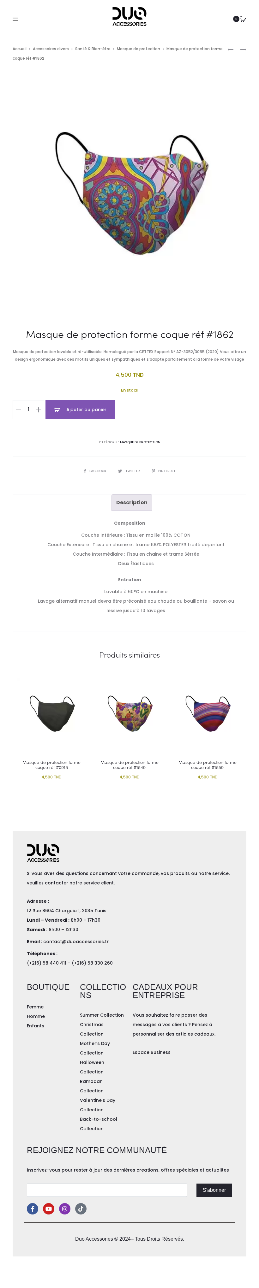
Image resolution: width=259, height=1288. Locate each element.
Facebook (98, 471)
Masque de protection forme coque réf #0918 (51, 765)
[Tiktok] (81, 1208)
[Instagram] (64, 1208)
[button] (115, 802)
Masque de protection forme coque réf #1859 (207, 765)
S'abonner (214, 1190)
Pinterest (167, 471)
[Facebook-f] (32, 1208)
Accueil (20, 48)
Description (132, 502)
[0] (243, 19)
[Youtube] (48, 1208)
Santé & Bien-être (93, 48)
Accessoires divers (51, 48)
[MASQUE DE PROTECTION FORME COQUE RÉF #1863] (240, 49)
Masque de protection (138, 48)
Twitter (133, 471)
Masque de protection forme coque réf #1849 (129, 765)
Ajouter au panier (85, 409)
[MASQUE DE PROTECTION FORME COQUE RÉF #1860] (230, 49)
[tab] (131, 502)
